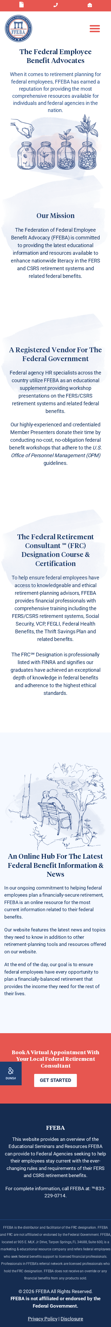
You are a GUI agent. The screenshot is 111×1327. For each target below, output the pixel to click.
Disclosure (72, 1319)
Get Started (55, 1080)
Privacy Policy (42, 1319)
